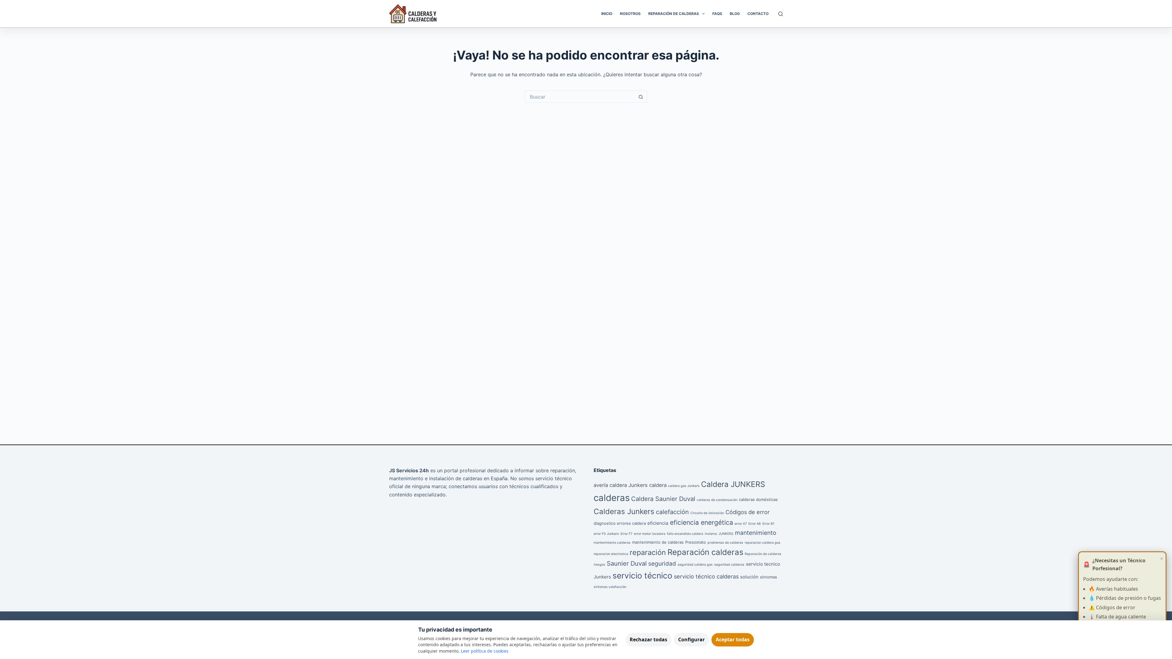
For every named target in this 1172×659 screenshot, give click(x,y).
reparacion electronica (611, 554)
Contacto (758, 13)
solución (749, 577)
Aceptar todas (733, 639)
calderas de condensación (717, 500)
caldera (658, 485)
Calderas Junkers (624, 511)
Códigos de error (747, 512)
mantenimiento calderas (612, 543)
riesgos (599, 565)
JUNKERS (725, 534)
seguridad (662, 563)
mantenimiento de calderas (658, 542)
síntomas (768, 576)
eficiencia (657, 523)
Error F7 (626, 534)
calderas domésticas (758, 499)
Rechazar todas (648, 639)
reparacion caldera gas (762, 543)
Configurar (691, 639)
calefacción (672, 512)
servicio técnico (642, 575)
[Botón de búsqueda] (641, 97)
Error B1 (768, 524)
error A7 (741, 524)
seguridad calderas (729, 565)
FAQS (717, 13)
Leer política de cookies (484, 651)
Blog (735, 13)
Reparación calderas (705, 552)
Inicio (606, 13)
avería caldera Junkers (621, 485)
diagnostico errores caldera (620, 523)
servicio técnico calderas (706, 576)
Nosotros (630, 13)
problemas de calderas (725, 543)
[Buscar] (780, 14)
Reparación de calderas (763, 554)
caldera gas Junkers (684, 486)
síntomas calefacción (610, 587)
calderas (612, 497)
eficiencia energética (701, 522)
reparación (648, 552)
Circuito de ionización (707, 513)
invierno (711, 534)
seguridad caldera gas (695, 565)
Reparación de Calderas (673, 13)
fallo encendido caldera (685, 534)
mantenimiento (755, 532)
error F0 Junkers (606, 534)
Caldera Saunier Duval (663, 498)
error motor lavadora (649, 534)
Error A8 (754, 524)
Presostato (695, 542)
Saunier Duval (627, 563)
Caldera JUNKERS (733, 484)
